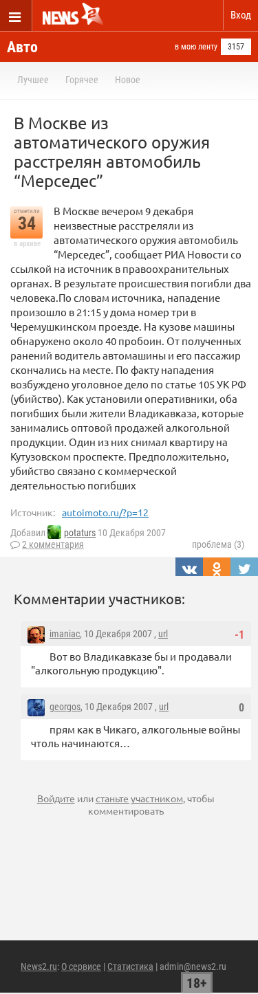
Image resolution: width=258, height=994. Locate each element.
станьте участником (139, 798)
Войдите (56, 798)
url (163, 633)
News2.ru (39, 966)
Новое (127, 79)
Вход (240, 15)
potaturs (80, 532)
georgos (65, 706)
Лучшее (33, 79)
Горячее (81, 79)
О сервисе (81, 966)
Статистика (130, 966)
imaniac (65, 633)
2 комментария (53, 544)
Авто (22, 47)
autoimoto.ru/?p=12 (105, 512)
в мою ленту (196, 47)
